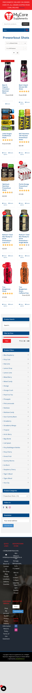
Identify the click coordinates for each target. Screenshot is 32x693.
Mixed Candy (8, 381)
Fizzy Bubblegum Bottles (12, 447)
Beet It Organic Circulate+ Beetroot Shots (6, 89)
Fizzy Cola (7, 359)
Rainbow (7, 408)
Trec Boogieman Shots (6, 289)
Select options (22, 103)
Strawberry (7, 421)
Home (6, 561)
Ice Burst (7, 465)
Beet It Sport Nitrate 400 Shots (23, 87)
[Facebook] (3, 507)
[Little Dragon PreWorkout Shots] (7, 119)
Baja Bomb (7, 439)
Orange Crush (8, 390)
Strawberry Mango (10, 425)
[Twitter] (7, 507)
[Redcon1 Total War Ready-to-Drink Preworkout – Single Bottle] (24, 221)
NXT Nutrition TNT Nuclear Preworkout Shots (24, 136)
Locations (6, 579)
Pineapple (7, 399)
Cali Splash (7, 443)
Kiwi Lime (7, 364)
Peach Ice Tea (8, 395)
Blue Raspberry (9, 355)
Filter (6, 341)
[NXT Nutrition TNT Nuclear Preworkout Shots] (24, 119)
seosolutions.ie (20, 659)
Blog (6, 574)
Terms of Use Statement (6, 636)
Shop (6, 608)
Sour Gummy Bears (10, 417)
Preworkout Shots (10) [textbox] (15, 496)
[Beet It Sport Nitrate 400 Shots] (24, 71)
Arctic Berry (8, 434)
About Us (6, 564)
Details (8, 104)
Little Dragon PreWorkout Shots (7, 136)
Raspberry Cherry (10, 469)
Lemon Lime (8, 373)
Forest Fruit (7, 456)
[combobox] (16, 496)
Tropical (6, 430)
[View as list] (17, 52)
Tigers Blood (8, 478)
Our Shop (6, 571)
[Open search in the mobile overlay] (16, 24)
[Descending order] (25, 43)
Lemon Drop (8, 368)
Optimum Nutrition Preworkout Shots (6, 187)
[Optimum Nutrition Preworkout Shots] (7, 170)
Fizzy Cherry (8, 452)
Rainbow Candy (9, 412)
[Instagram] (10, 507)
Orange (6, 386)
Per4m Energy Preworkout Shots (24, 186)
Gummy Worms (9, 461)
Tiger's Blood (8, 474)
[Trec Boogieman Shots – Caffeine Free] (24, 273)
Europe (6, 576)
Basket (6, 616)
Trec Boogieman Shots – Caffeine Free (24, 290)
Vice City (6, 483)
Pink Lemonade (9, 403)
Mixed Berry (8, 377)
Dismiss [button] (22, 8)
